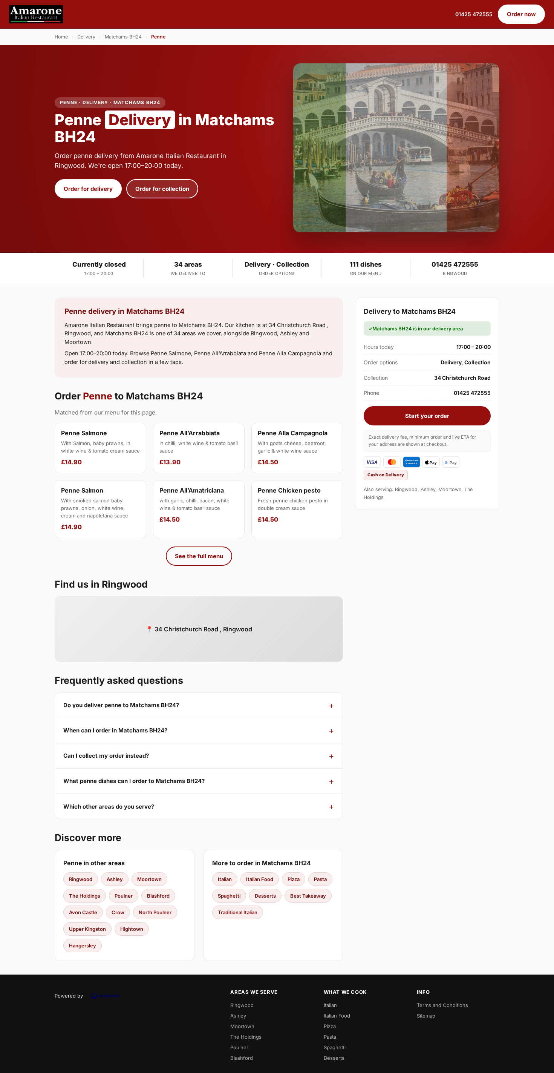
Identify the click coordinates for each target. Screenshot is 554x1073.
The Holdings (84, 896)
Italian (225, 879)
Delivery (86, 37)
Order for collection (162, 188)
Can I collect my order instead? (106, 755)
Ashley (115, 879)
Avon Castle (83, 912)
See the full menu (199, 556)
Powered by (69, 996)
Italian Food (259, 879)
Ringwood (80, 879)
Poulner (124, 896)
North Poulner (155, 912)
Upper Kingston (87, 929)
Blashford (158, 896)
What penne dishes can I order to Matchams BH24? (134, 780)
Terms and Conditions (442, 1005)
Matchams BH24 (123, 37)
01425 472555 (474, 14)
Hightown (131, 929)
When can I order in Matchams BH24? (115, 730)
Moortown (149, 879)
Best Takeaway (308, 896)
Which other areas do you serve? (108, 806)
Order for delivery (88, 188)
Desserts (265, 896)
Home (61, 37)
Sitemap (426, 1016)
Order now (521, 14)
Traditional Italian (237, 912)
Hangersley (82, 946)
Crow (118, 912)
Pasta (320, 879)
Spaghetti (229, 896)
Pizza (294, 879)
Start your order (427, 415)
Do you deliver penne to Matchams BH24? (121, 705)
